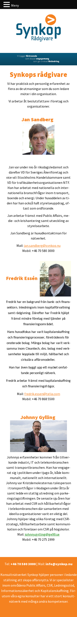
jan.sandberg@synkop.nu (42, 245)
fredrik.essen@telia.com (42, 394)
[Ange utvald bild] (38, 435)
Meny (15, 5)
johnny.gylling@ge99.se (42, 534)
